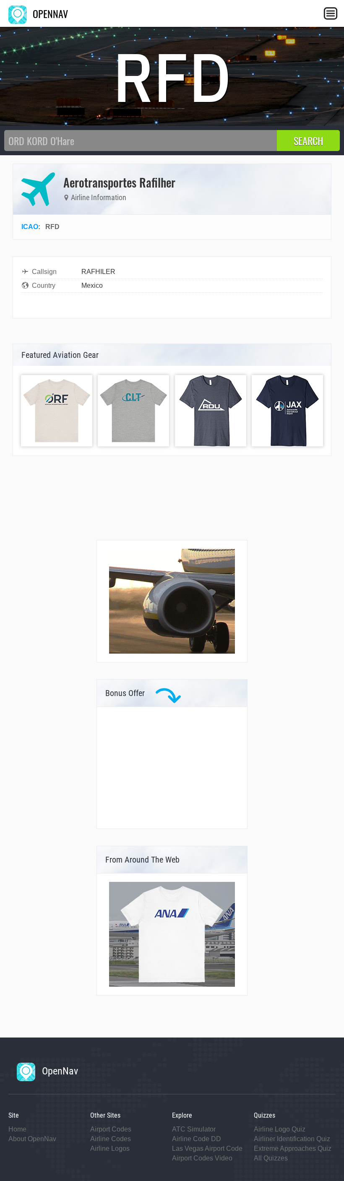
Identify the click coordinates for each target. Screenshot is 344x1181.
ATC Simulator (194, 1129)
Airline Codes (110, 1138)
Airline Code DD (196, 1138)
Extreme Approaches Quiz (292, 1148)
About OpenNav (32, 1138)
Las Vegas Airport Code (207, 1148)
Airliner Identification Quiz (292, 1138)
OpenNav (58, 1071)
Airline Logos (110, 1148)
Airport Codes (110, 1129)
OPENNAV (49, 13)
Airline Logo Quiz (279, 1129)
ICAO (29, 226)
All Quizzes (271, 1158)
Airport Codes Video (202, 1158)
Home (17, 1129)
